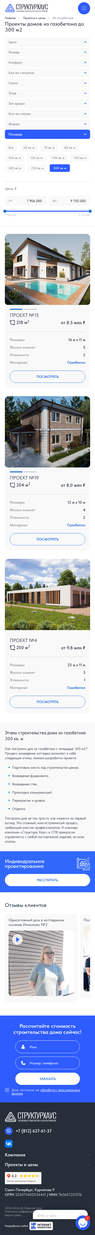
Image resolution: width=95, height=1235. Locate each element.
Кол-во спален (20, 114)
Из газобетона (63, 18)
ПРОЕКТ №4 (23, 640)
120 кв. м (36, 158)
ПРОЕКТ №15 (24, 315)
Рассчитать (47, 880)
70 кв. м (49, 147)
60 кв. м (28, 147)
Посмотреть (48, 377)
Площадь (15, 134)
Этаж (12, 93)
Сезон (13, 83)
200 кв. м (15, 168)
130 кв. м (58, 158)
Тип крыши (17, 103)
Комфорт (15, 62)
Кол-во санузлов (21, 73)
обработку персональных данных (46, 1091)
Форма (14, 124)
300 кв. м (59, 168)
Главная (10, 18)
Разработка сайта (16, 1226)
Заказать (47, 1079)
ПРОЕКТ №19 (24, 478)
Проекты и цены (34, 18)
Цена (13, 42)
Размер (14, 52)
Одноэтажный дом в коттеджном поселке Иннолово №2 (36, 922)
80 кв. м (69, 147)
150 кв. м (80, 158)
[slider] (4, 211)
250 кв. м (37, 168)
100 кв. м (15, 158)
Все (11, 147)
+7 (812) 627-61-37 (34, 1130)
